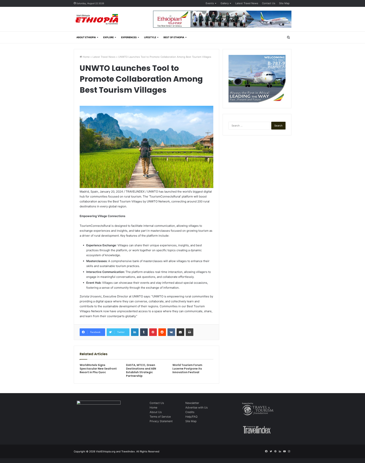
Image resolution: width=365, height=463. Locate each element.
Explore (108, 37)
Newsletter (192, 403)
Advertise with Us (196, 407)
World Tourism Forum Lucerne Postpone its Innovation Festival (187, 368)
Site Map (284, 3)
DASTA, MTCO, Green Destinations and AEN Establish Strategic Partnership (141, 370)
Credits (189, 412)
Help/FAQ (191, 416)
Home (86, 56)
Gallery (225, 3)
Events (210, 3)
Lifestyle (150, 37)
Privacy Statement (161, 421)
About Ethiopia (86, 37)
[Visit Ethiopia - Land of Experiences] (97, 19)
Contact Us (268, 3)
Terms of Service (160, 416)
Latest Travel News (246, 3)
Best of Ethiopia (173, 37)
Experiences (129, 37)
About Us (156, 412)
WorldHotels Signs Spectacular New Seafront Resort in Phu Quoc (98, 368)
